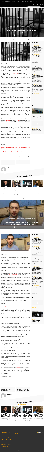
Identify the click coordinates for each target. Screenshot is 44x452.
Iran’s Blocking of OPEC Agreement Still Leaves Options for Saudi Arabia (36, 117)
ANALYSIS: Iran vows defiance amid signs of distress (36, 130)
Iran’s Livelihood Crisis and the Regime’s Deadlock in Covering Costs (37, 86)
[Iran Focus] (2, 1)
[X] (34, 5)
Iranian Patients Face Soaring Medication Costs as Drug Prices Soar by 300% (37, 77)
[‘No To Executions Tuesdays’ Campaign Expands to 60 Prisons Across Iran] (27, 183)
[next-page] (23, 198)
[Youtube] (6, 428)
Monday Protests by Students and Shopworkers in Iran (23, 163)
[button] (36, 5)
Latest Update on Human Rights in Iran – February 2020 (12, 151)
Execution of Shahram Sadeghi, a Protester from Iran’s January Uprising (38, 189)
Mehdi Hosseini (16, 195)
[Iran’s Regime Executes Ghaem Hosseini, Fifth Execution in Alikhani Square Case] (6, 183)
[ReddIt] (31, 39)
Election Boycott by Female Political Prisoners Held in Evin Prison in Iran (6, 163)
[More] (29, 156)
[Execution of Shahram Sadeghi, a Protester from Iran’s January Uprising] (38, 183)
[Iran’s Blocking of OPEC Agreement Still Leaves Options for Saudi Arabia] (37, 111)
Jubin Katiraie (19, 34)
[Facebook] (32, 5)
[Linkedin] (28, 39)
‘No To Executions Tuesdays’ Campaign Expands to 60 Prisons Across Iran (27, 189)
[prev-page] (20, 198)
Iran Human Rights (13, 26)
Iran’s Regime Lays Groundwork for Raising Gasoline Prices (36, 47)
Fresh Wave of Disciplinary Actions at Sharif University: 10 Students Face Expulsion (37, 96)
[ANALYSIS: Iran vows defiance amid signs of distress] (37, 123)
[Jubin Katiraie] (15, 35)
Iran (32, 45)
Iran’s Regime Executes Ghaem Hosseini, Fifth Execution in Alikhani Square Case (37, 68)
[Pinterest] (25, 39)
